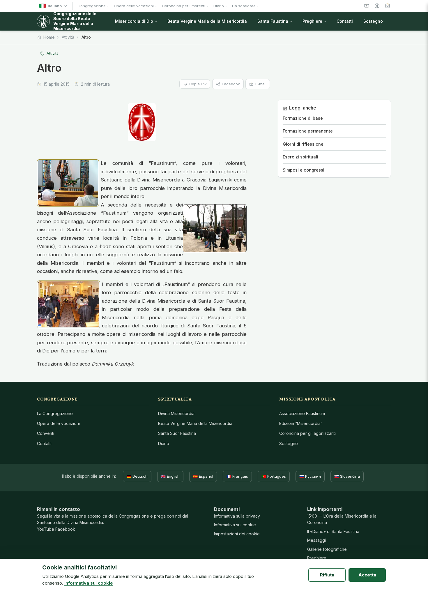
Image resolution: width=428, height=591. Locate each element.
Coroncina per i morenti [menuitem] (183, 5)
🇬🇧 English (170, 476)
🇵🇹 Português (273, 476)
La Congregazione (55, 413)
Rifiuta (327, 575)
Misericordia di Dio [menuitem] (134, 21)
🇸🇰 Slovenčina (347, 476)
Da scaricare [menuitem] (244, 5)
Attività (68, 37)
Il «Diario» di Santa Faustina (333, 531)
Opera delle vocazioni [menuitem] (134, 5)
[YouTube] (366, 5)
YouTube (45, 529)
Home (49, 37)
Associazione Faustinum (302, 413)
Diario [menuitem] (218, 5)
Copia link (198, 84)
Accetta (367, 575)
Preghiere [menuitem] (312, 21)
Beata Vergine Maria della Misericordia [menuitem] (207, 21)
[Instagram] (387, 5)
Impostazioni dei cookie (237, 533)
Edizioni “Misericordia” (300, 423)
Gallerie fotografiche (327, 549)
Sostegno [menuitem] (373, 21)
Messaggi (316, 540)
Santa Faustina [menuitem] (272, 21)
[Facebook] (377, 5)
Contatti (44, 443)
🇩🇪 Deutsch (137, 476)
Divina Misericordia (176, 413)
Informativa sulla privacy (237, 516)
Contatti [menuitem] (345, 21)
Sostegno (288, 443)
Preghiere (316, 557)
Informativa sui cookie (235, 524)
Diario (163, 443)
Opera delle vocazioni (58, 423)
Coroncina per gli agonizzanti (307, 433)
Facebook (231, 84)
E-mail (260, 84)
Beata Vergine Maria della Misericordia (195, 423)
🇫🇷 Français (237, 476)
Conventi (45, 433)
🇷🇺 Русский (310, 476)
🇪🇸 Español (203, 476)
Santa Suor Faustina (177, 433)
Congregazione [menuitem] (91, 5)
